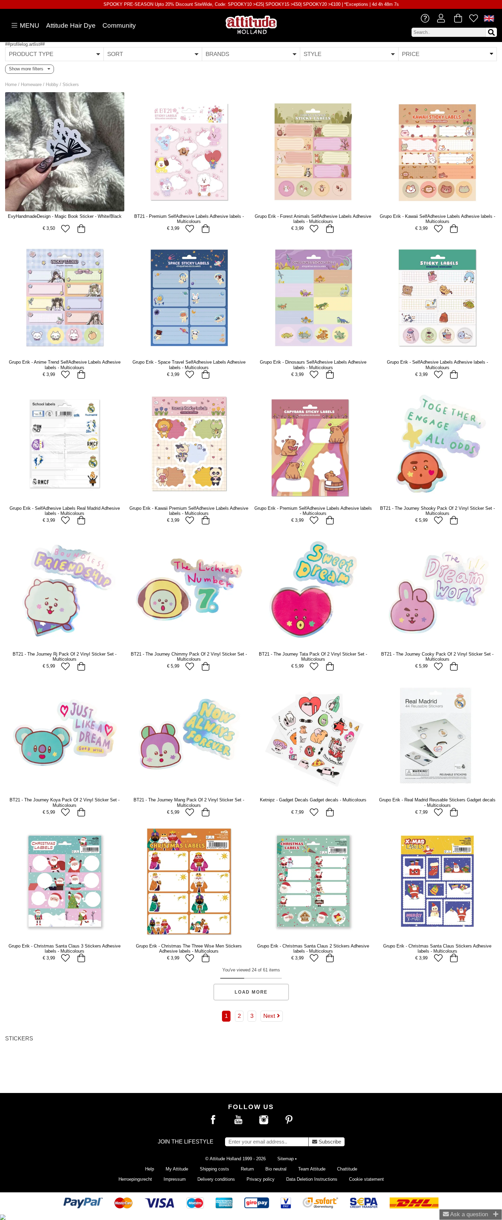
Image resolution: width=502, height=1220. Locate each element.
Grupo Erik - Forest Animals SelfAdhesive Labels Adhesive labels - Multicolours (313, 219)
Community (119, 25)
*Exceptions (356, 4)
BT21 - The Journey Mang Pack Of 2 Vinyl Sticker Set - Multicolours (189, 802)
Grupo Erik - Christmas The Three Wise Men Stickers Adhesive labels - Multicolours (189, 948)
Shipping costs (214, 1169)
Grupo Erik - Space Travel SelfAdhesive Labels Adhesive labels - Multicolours (189, 365)
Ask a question (468, 1214)
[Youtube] (238, 1119)
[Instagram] (264, 1119)
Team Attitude (311, 1169)
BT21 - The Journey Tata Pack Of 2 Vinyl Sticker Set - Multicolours (313, 656)
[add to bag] (81, 228)
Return (247, 1169)
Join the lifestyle (185, 1142)
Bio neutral (276, 1169)
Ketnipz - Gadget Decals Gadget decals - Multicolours (313, 799)
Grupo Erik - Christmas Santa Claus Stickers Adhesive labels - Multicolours (437, 948)
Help (149, 1169)
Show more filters (28, 68)
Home (11, 84)
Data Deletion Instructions (311, 1179)
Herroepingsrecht (135, 1179)
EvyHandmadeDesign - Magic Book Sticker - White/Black (65, 216)
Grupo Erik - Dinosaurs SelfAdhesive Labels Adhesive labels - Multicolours (313, 365)
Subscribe (329, 1142)
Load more (251, 992)
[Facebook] (213, 1119)
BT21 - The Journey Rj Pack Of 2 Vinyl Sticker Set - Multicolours (64, 656)
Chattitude (347, 1169)
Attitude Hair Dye (71, 25)
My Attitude (177, 1169)
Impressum (175, 1179)
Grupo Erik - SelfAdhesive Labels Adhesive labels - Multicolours (437, 365)
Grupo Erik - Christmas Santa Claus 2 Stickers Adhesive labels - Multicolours (313, 948)
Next (270, 1015)
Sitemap (285, 1158)
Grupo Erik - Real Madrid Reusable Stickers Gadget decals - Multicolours (437, 802)
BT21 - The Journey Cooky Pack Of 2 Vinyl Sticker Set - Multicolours (437, 656)
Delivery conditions (216, 1179)
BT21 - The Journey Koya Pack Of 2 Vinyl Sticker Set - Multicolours (65, 802)
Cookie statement (366, 1179)
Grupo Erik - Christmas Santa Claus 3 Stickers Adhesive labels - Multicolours (65, 948)
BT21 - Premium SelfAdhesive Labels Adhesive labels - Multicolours (189, 219)
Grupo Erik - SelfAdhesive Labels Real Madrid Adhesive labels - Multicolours (65, 511)
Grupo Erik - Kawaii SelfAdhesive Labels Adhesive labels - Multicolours (437, 219)
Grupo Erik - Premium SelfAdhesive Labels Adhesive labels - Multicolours (313, 511)
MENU (28, 25)
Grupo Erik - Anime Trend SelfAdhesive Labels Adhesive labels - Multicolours (65, 365)
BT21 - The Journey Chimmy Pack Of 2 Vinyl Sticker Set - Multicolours (189, 656)
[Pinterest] (289, 1119)
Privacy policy (261, 1179)
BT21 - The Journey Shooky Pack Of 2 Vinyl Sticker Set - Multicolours (437, 511)
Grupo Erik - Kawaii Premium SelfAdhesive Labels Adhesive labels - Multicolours (188, 511)
